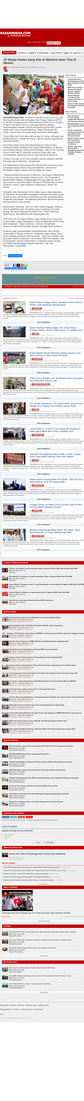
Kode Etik (41, 1005)
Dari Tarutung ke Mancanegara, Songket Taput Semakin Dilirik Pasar (32, 968)
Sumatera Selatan (8, 17)
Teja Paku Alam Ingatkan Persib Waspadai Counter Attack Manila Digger (35, 617)
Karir (47, 1005)
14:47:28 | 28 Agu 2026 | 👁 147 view (21, 643)
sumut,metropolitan (15, 255)
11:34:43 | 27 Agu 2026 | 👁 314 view (21, 691)
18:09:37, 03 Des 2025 (47, 538)
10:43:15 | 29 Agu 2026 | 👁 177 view (21, 627)
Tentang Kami (4, 1005)
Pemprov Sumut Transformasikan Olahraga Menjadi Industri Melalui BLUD (35, 657)
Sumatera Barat (8, 21)
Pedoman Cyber (31, 1005)
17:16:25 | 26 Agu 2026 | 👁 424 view (21, 731)
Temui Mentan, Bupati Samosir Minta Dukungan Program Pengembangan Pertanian (39, 794)
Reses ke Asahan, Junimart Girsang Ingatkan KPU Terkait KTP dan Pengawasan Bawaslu (41, 746)
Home (2, 1014)
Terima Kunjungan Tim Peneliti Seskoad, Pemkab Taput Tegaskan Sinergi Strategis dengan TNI (43, 673)
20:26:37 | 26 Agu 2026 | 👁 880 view (21, 715)
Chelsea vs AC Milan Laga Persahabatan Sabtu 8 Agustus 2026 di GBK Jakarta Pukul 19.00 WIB (43, 568)
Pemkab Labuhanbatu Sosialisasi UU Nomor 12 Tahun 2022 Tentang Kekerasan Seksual (40, 762)
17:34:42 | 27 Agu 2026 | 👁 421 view (21, 651)
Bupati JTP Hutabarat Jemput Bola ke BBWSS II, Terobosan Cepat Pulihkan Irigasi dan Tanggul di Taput (46, 633)
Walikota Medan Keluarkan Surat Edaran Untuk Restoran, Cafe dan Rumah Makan (29, 880)
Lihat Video (6, 916)
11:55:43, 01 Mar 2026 (47, 462)
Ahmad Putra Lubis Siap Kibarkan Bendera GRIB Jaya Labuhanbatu (33, 649)
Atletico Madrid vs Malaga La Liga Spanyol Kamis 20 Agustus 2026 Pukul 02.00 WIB (39, 592)
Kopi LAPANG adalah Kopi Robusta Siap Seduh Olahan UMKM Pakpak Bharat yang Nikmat (32, 867)
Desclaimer (21, 1005)
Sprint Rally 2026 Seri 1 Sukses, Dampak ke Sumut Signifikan (29, 984)
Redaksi (13, 1005)
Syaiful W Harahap (36, 361)
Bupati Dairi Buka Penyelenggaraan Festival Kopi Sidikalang (37, 854)
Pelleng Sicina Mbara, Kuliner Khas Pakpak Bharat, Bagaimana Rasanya (26, 873)
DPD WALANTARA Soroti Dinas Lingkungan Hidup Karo (76, 125)
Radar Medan (34, 310)
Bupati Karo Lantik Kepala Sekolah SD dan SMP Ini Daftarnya (31, 600)
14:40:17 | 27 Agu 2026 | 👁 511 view (21, 683)
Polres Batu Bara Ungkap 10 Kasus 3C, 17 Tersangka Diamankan (32, 689)
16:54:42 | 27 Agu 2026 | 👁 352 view (21, 659)
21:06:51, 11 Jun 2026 (47, 386)
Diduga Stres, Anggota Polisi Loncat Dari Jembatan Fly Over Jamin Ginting (36, 801)
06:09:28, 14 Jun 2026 (50, 361)
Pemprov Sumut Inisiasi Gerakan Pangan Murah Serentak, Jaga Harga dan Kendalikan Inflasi (42, 665)
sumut (14, 268)
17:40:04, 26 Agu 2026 (47, 310)
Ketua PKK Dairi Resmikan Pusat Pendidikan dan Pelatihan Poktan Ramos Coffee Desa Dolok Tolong (35, 870)
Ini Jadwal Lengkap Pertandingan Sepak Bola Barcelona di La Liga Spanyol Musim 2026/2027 (42, 681)
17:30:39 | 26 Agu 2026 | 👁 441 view (21, 723)
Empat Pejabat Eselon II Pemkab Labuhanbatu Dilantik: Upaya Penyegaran (36, 625)
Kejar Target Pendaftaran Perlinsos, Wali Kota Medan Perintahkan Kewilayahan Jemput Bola (42, 729)
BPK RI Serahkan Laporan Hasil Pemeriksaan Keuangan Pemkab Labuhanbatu (37, 770)
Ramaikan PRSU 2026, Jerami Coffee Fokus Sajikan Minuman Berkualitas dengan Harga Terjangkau (43, 932)
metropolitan (22, 268)
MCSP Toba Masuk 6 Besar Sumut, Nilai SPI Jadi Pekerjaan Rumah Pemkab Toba (38, 721)
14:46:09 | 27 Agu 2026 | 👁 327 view (21, 675)
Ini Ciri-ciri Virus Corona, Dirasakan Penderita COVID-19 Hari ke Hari (33, 786)
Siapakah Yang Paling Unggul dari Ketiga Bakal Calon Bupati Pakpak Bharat (27, 877)
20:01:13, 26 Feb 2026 (47, 487)
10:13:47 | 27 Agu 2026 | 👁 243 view (21, 707)
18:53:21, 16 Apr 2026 (47, 436)
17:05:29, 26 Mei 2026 (47, 411)
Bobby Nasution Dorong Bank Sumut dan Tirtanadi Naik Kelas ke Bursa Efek (36, 705)
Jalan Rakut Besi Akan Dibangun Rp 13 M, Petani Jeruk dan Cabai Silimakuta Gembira (36, 913)
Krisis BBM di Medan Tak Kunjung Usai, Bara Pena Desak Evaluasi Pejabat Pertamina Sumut (40, 976)
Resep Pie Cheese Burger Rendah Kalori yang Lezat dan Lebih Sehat (32, 948)
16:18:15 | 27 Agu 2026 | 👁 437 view (21, 667)
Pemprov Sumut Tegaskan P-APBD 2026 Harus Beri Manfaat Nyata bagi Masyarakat (39, 641)
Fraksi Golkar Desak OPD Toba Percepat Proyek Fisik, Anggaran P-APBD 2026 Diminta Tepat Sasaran (45, 713)
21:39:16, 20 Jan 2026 (47, 512)
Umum (6, 70)
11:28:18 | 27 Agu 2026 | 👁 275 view (21, 699)
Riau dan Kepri (8, 26)
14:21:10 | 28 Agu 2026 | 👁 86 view (21, 635)
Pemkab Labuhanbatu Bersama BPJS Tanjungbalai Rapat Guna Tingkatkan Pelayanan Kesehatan (44, 778)
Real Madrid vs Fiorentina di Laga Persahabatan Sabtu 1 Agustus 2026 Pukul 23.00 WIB (40, 576)
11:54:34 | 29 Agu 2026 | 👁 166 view (21, 619)
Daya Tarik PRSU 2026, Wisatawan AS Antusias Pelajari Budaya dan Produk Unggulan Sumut (40, 940)
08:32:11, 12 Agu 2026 (47, 335)
